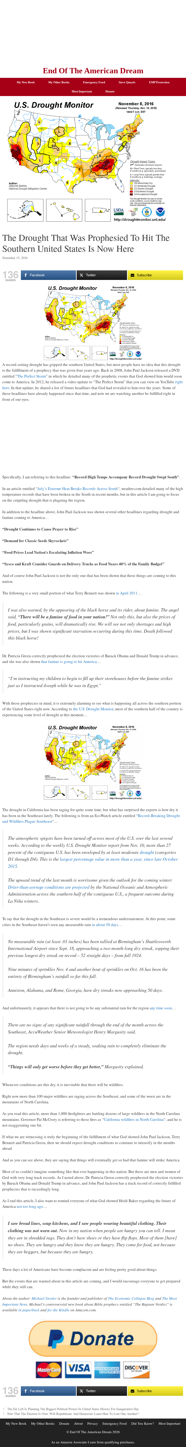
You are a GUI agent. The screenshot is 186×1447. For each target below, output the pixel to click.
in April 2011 (126, 593)
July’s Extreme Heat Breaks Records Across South (77, 488)
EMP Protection (159, 82)
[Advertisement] (93, 32)
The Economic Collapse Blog (131, 1298)
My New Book (26, 82)
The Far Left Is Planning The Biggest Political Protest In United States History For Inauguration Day (73, 1409)
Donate (110, 91)
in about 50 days (105, 924)
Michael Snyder (44, 1298)
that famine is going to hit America (69, 661)
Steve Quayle (127, 82)
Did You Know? (142, 1423)
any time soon (161, 1007)
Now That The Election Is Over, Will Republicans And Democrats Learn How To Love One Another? (73, 1413)
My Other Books (58, 82)
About (78, 1423)
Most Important (82, 91)
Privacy (92, 1423)
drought (147, 852)
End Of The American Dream (93, 70)
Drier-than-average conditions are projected (48, 887)
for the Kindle (58, 1309)
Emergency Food (94, 82)
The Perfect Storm (31, 376)
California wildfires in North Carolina (134, 1119)
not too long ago (30, 1206)
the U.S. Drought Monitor (93, 708)
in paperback (28, 1309)
